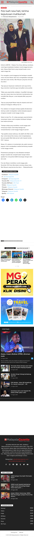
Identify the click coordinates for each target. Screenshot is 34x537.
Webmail (21, 532)
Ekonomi (3, 518)
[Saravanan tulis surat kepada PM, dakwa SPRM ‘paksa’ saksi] (5, 393)
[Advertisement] (17, 221)
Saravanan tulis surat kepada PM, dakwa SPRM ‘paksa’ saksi (21, 391)
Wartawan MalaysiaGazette (10, 16)
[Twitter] (24, 464)
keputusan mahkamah (12, 240)
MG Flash (16, 183)
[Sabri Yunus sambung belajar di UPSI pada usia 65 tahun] (6, 254)
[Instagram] (10, 464)
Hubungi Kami (14, 532)
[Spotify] (13, 464)
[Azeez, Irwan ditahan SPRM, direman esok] (17, 342)
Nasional (3, 508)
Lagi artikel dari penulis (22, 248)
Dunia (2, 521)
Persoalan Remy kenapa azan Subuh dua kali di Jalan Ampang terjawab (21, 366)
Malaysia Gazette (13, 174)
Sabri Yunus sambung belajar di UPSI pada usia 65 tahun (6, 260)
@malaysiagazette (9, 176)
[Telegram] (17, 464)
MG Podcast (10, 193)
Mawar (20, 240)
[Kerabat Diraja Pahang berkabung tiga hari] (5, 376)
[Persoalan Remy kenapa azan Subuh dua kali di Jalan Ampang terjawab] (5, 368)
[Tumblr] (21, 464)
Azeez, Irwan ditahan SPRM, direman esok (15, 355)
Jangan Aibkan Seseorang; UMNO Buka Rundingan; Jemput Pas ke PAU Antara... (22, 494)
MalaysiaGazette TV (15, 181)
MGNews (3, 516)
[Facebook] (6, 464)
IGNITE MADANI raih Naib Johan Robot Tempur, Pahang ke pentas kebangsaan (16, 261)
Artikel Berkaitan (10, 248)
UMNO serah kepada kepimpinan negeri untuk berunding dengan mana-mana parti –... (21, 485)
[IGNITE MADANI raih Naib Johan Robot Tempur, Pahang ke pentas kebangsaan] (17, 254)
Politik (2, 513)
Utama (2, 351)
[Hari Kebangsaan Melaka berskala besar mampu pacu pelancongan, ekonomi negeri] (28, 254)
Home (2, 6)
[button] (31, 2)
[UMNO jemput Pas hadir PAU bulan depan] (5, 478)
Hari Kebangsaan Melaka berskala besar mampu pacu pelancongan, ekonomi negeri (28, 261)
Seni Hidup (7, 6)
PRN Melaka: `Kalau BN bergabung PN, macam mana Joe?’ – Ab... (21, 383)
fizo (5, 240)
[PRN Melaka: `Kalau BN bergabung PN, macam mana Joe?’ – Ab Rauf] (5, 385)
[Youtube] (27, 464)
